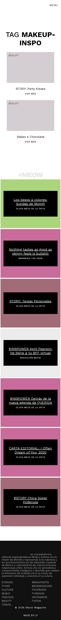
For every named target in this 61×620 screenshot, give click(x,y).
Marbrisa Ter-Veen (31, 258)
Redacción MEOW (30, 358)
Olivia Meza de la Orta (30, 208)
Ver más (30, 93)
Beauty (13, 55)
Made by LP (30, 615)
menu (53, 5)
